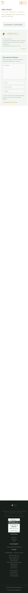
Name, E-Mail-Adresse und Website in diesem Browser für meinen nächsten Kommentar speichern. (14, 97)
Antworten (23, 48)
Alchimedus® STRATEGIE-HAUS (14, 547)
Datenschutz (14, 539)
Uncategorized (12, 12)
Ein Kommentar (4, 12)
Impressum (14, 537)
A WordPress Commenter (12, 33)
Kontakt (14, 540)
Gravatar (18, 45)
